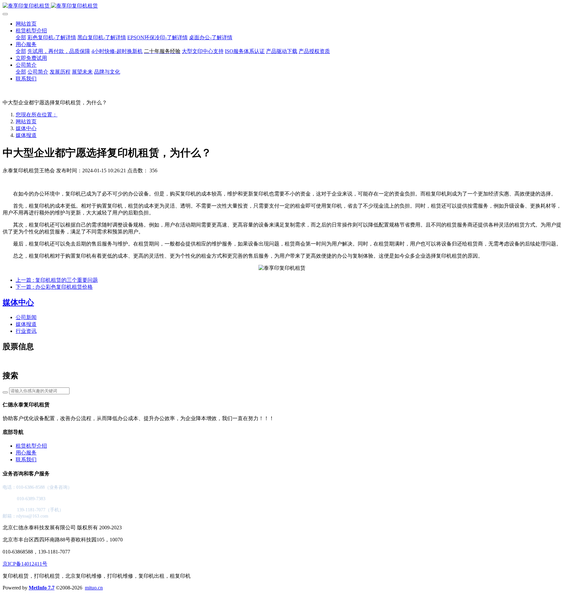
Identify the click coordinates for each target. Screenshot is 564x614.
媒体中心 (26, 128)
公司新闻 (26, 317)
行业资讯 (26, 331)
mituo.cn (94, 587)
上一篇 (57, 280)
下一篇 (54, 287)
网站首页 (26, 23)
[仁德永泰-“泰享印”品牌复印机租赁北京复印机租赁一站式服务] (282, 6)
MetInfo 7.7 (42, 587)
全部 (21, 37)
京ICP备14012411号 (25, 564)
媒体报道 (26, 135)
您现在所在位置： (36, 114)
